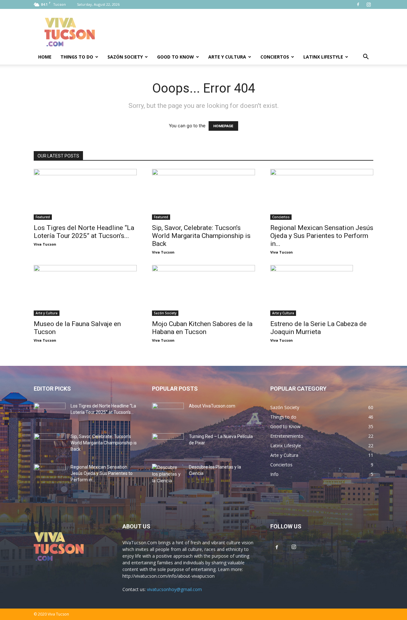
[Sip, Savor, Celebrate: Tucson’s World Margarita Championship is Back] (203, 194)
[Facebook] (358, 4)
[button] (365, 57)
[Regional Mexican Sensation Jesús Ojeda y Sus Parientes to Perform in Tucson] (321, 194)
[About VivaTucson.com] (168, 414)
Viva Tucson (45, 244)
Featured (43, 217)
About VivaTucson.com (212, 405)
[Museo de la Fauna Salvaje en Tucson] (85, 290)
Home (45, 57)
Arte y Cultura (227, 57)
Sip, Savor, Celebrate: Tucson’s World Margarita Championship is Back (201, 235)
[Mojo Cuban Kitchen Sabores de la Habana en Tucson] (203, 290)
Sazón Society (125, 57)
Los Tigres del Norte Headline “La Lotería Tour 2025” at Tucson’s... (84, 232)
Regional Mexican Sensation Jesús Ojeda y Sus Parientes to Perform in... (321, 235)
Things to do (76, 57)
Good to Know (175, 57)
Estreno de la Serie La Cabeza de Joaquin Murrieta (318, 328)
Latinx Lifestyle (323, 57)
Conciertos (274, 57)
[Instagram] (368, 4)
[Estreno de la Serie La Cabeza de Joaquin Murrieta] (321, 290)
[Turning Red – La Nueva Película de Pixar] (168, 444)
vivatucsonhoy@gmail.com (174, 589)
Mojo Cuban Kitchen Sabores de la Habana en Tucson (202, 328)
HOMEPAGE (223, 126)
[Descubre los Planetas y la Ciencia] (168, 475)
